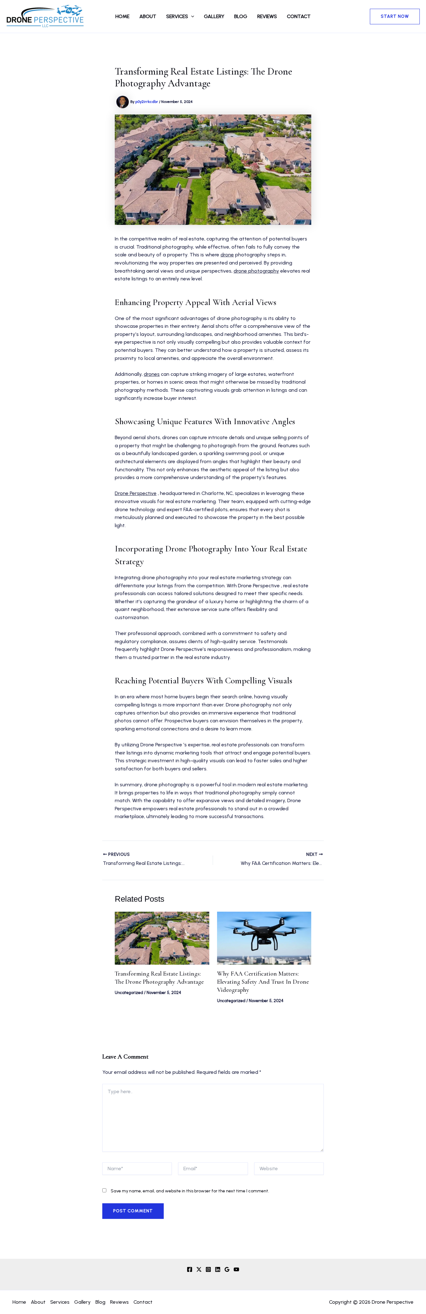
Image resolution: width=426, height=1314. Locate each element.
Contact (299, 16)
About (147, 16)
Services (177, 16)
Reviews (267, 16)
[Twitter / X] (199, 1269)
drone (227, 255)
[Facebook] (189, 1269)
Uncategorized (129, 992)
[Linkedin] (217, 1269)
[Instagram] (208, 1269)
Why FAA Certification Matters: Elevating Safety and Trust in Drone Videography (263, 982)
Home (122, 16)
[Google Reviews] (227, 1269)
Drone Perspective (136, 493)
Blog (240, 16)
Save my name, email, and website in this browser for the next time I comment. (190, 1191)
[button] (191, 16)
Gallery (214, 16)
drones (152, 374)
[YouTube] (236, 1269)
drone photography (256, 271)
